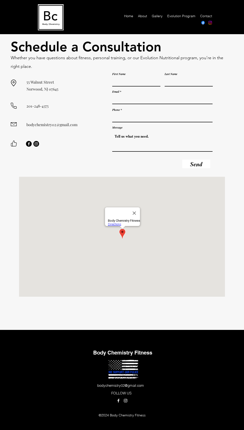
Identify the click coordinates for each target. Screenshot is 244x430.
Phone (116, 109)
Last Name (171, 74)
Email (115, 91)
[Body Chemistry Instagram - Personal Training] (210, 22)
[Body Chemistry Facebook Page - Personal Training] (203, 22)
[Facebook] (29, 144)
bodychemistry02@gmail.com (51, 124)
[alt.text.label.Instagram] (125, 400)
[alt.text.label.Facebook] (118, 400)
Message (117, 127)
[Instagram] (36, 144)
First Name (119, 74)
